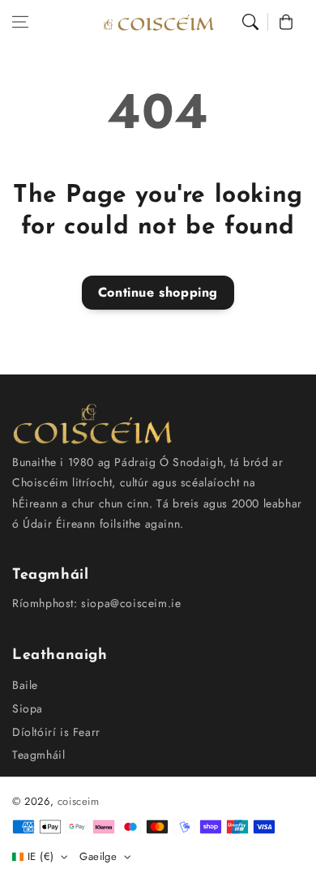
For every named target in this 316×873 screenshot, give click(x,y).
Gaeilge (98, 856)
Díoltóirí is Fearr (56, 732)
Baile (25, 685)
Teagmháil (38, 755)
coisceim (79, 801)
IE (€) (40, 856)
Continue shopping (158, 292)
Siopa (27, 708)
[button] (20, 22)
